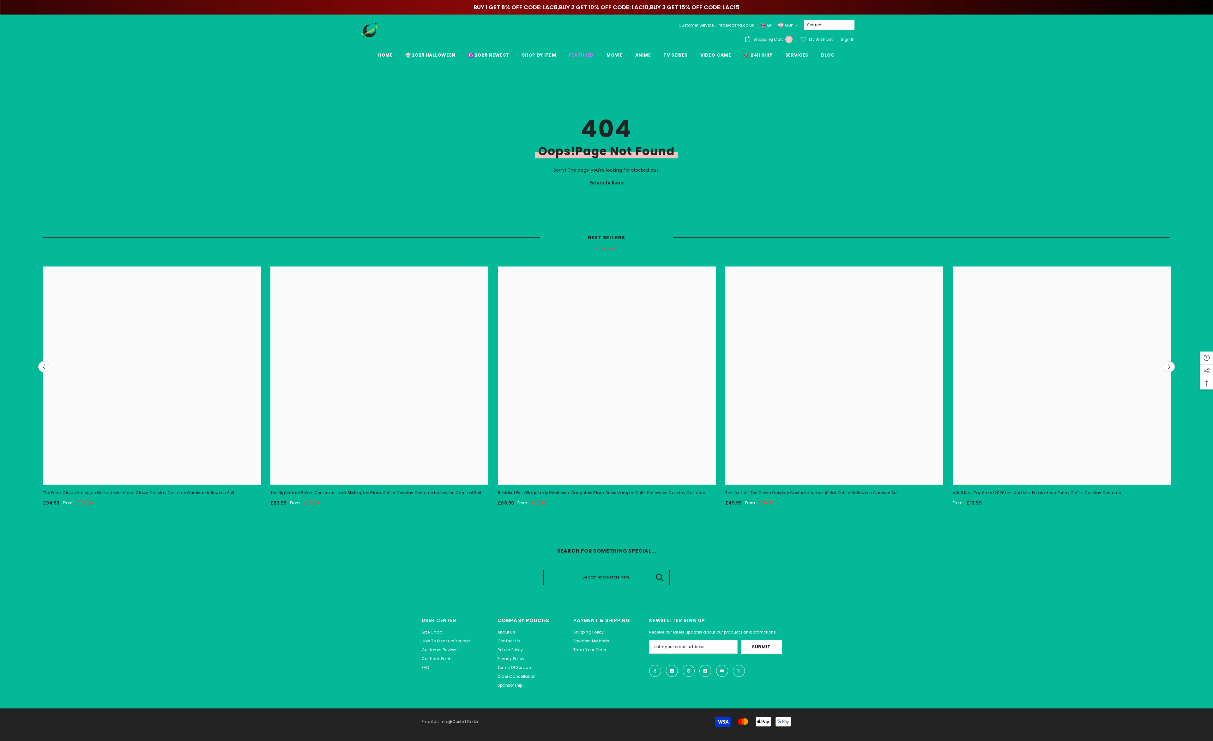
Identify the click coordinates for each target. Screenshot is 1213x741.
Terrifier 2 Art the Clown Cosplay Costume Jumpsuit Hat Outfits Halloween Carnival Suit (812, 492)
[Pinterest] (689, 671)
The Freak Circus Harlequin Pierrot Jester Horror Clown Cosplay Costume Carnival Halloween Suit (139, 492)
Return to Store (606, 182)
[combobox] (824, 25)
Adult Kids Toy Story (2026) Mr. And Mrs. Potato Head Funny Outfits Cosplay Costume (1037, 492)
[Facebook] (655, 671)
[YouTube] (722, 671)
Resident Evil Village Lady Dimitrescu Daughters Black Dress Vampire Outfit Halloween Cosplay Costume (601, 492)
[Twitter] (739, 671)
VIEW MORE (606, 249)
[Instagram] (672, 671)
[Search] (829, 25)
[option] (152, 388)
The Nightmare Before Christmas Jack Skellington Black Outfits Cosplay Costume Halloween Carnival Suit (375, 492)
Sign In (847, 39)
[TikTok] (705, 671)
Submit (761, 647)
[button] (43, 366)
